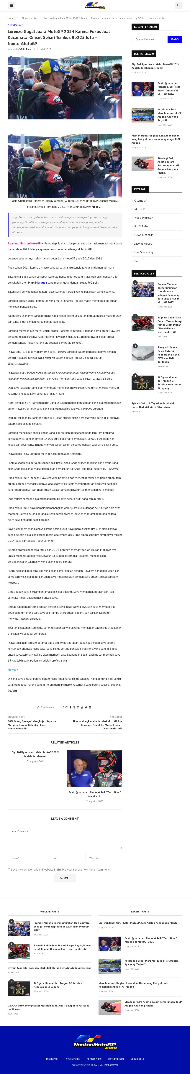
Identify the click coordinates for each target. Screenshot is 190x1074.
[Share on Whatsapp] (78, 707)
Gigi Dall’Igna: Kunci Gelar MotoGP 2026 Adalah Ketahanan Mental (155, 66)
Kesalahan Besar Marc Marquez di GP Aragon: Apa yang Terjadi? (169, 115)
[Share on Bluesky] (86, 707)
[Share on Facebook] (70, 707)
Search (174, 39)
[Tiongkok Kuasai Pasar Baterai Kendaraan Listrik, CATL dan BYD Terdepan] (143, 353)
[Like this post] (66, 707)
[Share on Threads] (82, 707)
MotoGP (139, 209)
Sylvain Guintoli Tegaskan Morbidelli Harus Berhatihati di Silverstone (153, 405)
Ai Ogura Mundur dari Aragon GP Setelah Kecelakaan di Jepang (169, 383)
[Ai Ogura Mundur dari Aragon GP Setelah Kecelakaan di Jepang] (143, 383)
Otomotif (140, 200)
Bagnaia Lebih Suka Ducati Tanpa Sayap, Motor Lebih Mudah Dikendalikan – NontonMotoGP (170, 325)
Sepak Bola (137, 1058)
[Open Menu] (11, 5)
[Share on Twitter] (74, 707)
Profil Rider (141, 226)
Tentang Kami (116, 1058)
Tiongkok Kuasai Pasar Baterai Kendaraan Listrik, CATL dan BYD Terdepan (168, 355)
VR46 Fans (25, 49)
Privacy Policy (72, 1058)
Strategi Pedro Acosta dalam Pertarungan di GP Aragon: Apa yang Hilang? (168, 165)
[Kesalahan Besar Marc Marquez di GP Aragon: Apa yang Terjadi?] (143, 115)
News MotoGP (29, 18)
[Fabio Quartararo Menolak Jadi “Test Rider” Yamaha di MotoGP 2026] (94, 768)
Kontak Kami (94, 1058)
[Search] (178, 5)
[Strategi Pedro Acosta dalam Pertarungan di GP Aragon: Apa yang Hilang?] (143, 164)
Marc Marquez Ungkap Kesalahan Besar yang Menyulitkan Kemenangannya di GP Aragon (156, 139)
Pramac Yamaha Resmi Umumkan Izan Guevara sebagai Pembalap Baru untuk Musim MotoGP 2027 (168, 293)
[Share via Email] (90, 707)
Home (11, 18)
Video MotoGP (143, 217)
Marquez (41, 282)
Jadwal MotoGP (144, 243)
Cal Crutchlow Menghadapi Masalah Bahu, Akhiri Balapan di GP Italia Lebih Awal (48, 1007)
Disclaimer (52, 1058)
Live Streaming (143, 252)
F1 (136, 260)
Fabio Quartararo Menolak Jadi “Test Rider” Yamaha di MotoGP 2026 (169, 89)
